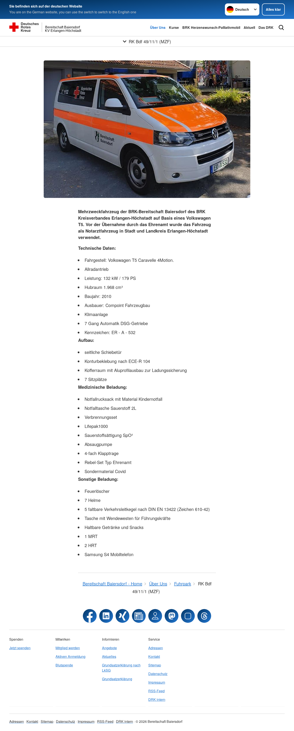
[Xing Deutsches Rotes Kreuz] (122, 616)
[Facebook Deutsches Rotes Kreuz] (90, 616)
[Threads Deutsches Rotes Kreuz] (204, 616)
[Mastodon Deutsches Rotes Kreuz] (171, 616)
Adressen (155, 647)
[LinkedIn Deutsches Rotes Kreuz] (106, 616)
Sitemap (154, 665)
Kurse (174, 27)
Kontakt (154, 656)
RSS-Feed (156, 690)
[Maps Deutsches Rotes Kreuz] (155, 616)
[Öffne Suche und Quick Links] (281, 27)
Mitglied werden (68, 647)
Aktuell (249, 27)
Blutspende (64, 665)
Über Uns (158, 27)
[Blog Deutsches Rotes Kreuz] (139, 616)
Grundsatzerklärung (117, 678)
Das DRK (266, 27)
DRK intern (156, 699)
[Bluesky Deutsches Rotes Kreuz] (188, 616)
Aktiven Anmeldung (70, 656)
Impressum (156, 682)
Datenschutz (157, 673)
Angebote (109, 647)
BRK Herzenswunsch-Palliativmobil (211, 27)
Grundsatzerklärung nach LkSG (121, 668)
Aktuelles (109, 656)
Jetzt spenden (20, 647)
